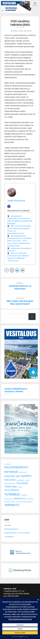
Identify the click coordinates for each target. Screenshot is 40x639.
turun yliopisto (11, 490)
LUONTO (26, 476)
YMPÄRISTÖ (11, 505)
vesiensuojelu (8, 499)
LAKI (18, 476)
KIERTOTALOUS (23, 472)
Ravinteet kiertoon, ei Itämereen (20, 287)
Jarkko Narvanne (16, 200)
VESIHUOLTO (19, 498)
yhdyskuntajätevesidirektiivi (24, 502)
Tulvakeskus (9, 537)
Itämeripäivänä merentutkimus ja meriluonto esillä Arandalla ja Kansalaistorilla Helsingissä (19, 220)
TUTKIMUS (12, 494)
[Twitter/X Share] (12, 270)
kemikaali (11, 472)
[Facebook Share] (6, 270)
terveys (20, 487)
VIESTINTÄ (7, 502)
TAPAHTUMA (10, 486)
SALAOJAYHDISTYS (9, 483)
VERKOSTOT (24, 495)
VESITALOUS (30, 499)
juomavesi (7, 464)
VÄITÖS (13, 502)
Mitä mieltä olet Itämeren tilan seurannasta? (20, 302)
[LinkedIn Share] (17, 270)
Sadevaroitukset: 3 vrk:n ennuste (17, 533)
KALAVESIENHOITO (16, 467)
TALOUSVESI (22, 483)
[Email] (9, 206)
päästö (27, 480)
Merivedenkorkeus (11, 529)
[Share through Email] (22, 270)
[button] (7, 354)
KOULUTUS (9, 476)
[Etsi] (32, 316)
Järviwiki (7, 525)
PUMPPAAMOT (20, 480)
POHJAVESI (9, 479)
